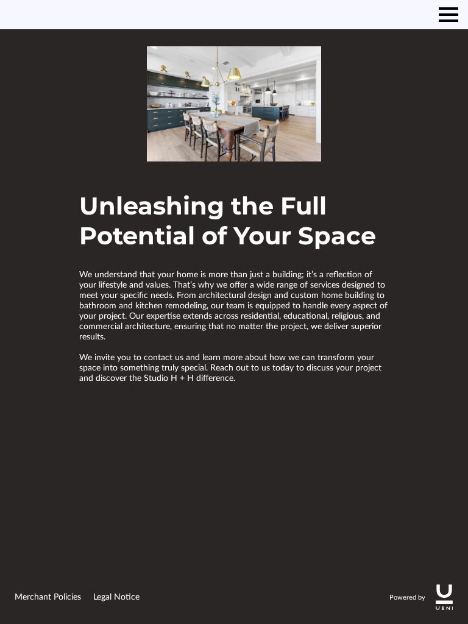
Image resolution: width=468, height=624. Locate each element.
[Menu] (448, 14)
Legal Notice (116, 597)
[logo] (444, 597)
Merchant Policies (48, 597)
